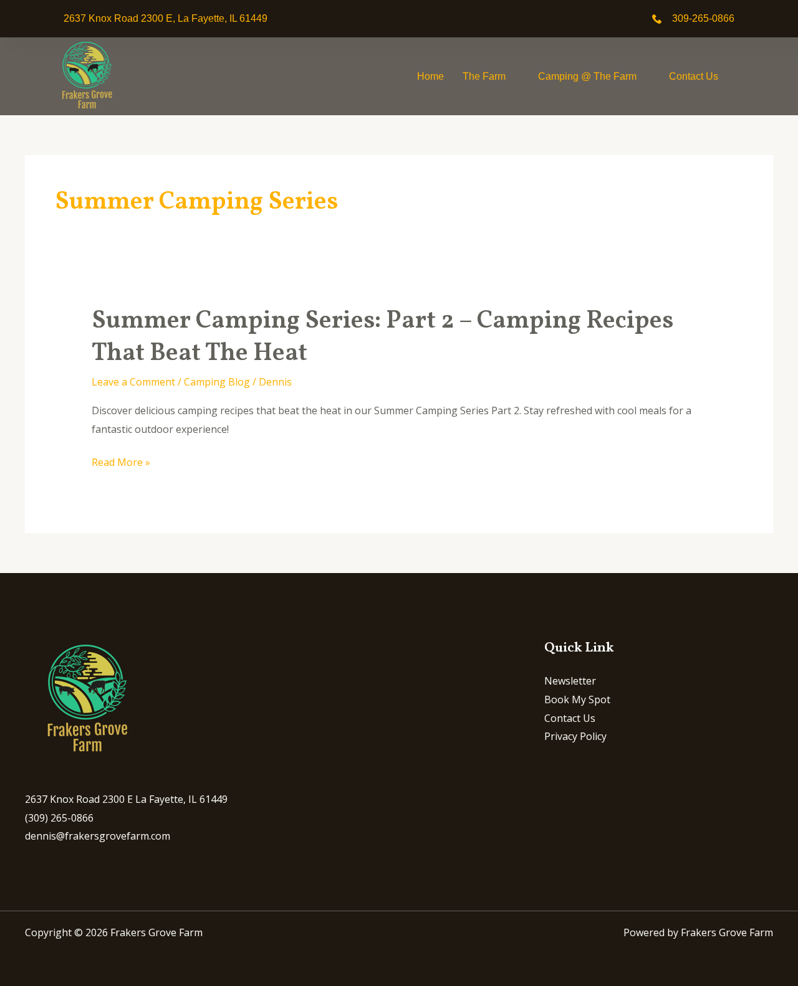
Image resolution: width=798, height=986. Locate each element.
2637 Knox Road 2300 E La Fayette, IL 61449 (126, 799)
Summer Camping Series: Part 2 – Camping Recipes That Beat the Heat (382, 337)
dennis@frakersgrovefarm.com (97, 836)
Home (430, 76)
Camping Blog (217, 382)
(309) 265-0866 (59, 818)
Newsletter (570, 681)
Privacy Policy (575, 736)
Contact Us (693, 76)
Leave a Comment (133, 382)
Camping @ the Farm (587, 76)
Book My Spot (577, 699)
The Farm (484, 76)
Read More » (121, 462)
